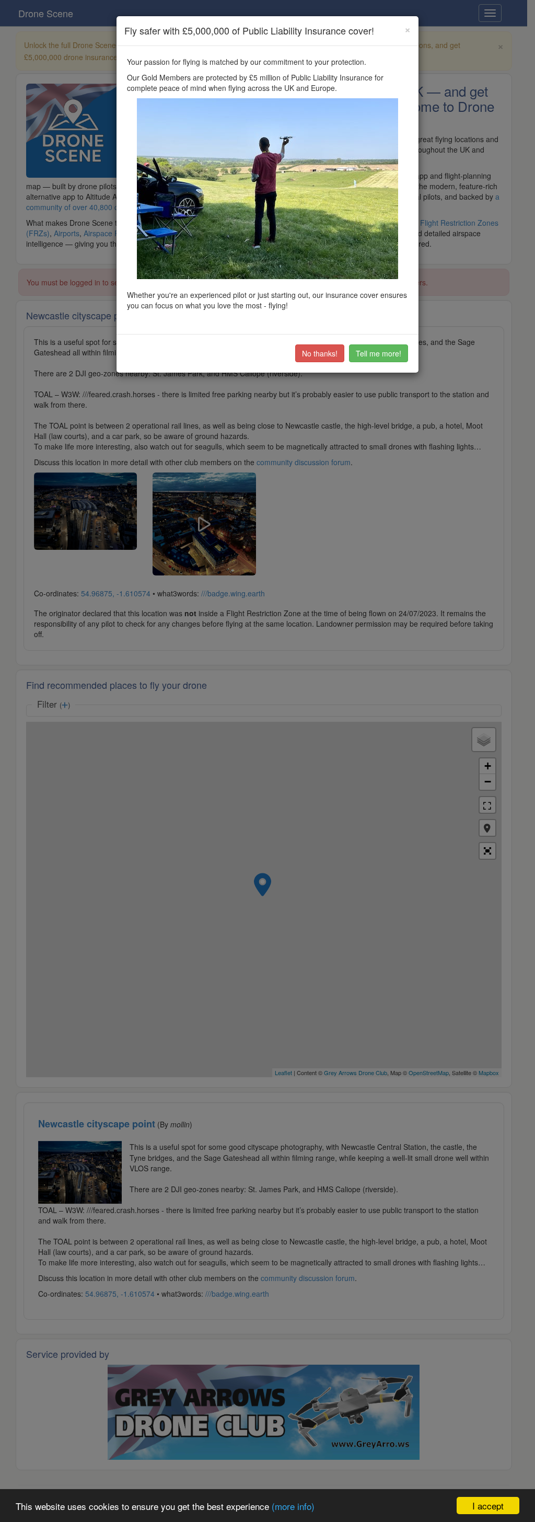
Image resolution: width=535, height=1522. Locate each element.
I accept (488, 1505)
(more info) (293, 1506)
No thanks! (320, 353)
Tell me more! (378, 353)
